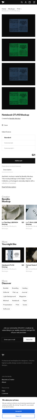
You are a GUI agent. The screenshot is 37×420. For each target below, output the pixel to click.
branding (15, 288)
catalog (24, 288)
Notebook (15, 300)
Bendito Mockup (14, 118)
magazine (22, 296)
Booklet (5, 288)
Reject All (18, 416)
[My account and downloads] (26, 2)
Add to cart (18, 161)
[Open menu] (34, 2)
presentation (7, 305)
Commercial (8, 143)
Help (3, 391)
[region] (18, 408)
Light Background (9, 296)
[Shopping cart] (30, 2)
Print (18, 9)
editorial (6, 292)
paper (25, 300)
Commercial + (9, 148)
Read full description (9, 187)
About (4, 382)
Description (7, 170)
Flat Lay (15, 292)
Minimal (6, 300)
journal (24, 292)
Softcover (6, 309)
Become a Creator (8, 379)
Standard (7, 137)
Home (4, 9)
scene (25, 305)
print (17, 305)
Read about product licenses (11, 166)
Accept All (18, 411)
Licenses (5, 393)
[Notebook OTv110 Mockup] (13, 254)
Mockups (11, 9)
